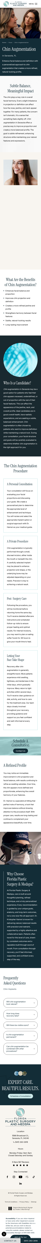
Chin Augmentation (22, 42)
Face (10, 42)
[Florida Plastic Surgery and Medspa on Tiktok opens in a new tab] (33, 1177)
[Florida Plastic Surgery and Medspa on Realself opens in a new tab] (27, 1177)
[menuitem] (7, 1177)
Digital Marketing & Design (23, 1208)
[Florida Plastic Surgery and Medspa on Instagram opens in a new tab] (14, 1177)
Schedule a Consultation (20, 1096)
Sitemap (33, 1202)
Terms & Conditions (11, 1202)
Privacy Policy (24, 1202)
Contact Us (20, 751)
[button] (4, 1234)
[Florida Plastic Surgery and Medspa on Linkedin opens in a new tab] (20, 1183)
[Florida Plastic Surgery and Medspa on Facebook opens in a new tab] (7, 1177)
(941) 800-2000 (28, 1233)
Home (4, 42)
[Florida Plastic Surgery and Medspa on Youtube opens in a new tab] (20, 1177)
